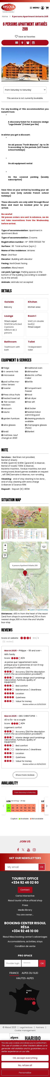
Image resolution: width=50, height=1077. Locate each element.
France (14, 973)
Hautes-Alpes (25, 978)
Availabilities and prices (33, 42)
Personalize (25, 1072)
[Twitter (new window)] (23, 849)
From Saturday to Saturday (25, 792)
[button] (47, 7)
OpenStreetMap (42, 610)
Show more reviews (25, 775)
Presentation (16, 42)
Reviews (27, 42)
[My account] (42, 7)
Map (22, 42)
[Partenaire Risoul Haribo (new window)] (33, 1038)
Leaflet (31, 610)
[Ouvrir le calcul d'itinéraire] (5, 555)
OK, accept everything (25, 1058)
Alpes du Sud (30, 973)
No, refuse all (25, 1065)
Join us (25, 841)
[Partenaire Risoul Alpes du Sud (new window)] (14, 1038)
